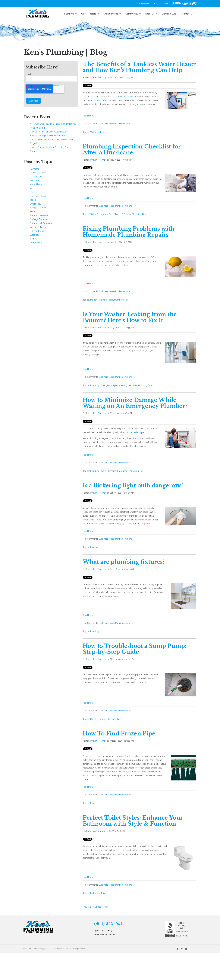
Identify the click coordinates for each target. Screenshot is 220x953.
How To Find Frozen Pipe (119, 733)
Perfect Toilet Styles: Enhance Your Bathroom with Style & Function (133, 820)
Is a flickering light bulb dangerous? (133, 485)
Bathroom (95, 893)
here (148, 523)
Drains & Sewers (123, 214)
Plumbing (95, 385)
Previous (87, 907)
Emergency (102, 214)
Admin (96, 831)
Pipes (111, 214)
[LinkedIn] (185, 948)
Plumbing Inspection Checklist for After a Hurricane (132, 149)
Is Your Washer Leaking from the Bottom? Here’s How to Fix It (130, 317)
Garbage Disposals (39, 219)
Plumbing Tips (139, 214)
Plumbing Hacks (105, 300)
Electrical (94, 547)
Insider (93, 300)
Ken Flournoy (99, 77)
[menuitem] (184, 3)
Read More (88, 116)
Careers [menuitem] (164, 3)
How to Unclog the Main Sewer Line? (48, 135)
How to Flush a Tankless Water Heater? (49, 132)
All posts (97, 907)
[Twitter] (181, 948)
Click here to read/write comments (115, 123)
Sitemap (81, 949)
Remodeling (36, 242)
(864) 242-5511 (109, 923)
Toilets (104, 893)
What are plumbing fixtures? (124, 562)
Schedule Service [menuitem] (142, 3)
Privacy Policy (71, 949)
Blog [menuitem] (156, 3)
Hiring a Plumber (38, 207)
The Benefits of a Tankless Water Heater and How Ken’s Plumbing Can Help (139, 67)
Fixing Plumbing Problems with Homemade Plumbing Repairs (128, 231)
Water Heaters (97, 132)
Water (93, 214)
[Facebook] (177, 948)
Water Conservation (39, 215)
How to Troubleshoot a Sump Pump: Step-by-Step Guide (134, 649)
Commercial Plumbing (41, 223)
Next (106, 907)
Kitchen (33, 211)
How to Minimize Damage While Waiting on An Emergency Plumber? (135, 403)
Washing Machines (128, 385)
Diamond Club (37, 231)
